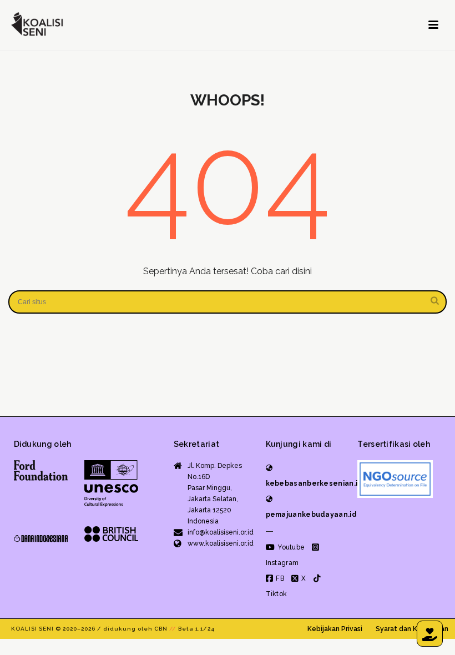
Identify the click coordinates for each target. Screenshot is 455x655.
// (172, 629)
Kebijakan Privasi (334, 629)
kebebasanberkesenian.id (314, 483)
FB (279, 578)
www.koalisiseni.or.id (221, 543)
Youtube (290, 547)
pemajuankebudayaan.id (311, 514)
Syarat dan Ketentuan (412, 629)
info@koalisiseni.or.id (221, 532)
